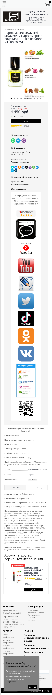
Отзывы (31, 617)
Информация (35, 606)
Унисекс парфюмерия (8, 646)
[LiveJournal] (15, 170)
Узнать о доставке (19, 159)
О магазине (33, 610)
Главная (28, 630)
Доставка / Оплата (36, 612)
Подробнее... (12, 681)
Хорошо (32, 687)
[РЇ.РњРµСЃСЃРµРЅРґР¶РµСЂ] (12, 167)
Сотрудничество (33, 652)
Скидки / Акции (34, 615)
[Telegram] (22, 167)
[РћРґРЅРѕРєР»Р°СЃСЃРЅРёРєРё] (19, 167)
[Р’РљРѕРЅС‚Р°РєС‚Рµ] (15, 167)
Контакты (8, 606)
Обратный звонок (18, 189)
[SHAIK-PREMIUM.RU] (12, 16)
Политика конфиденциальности (36, 646)
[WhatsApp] (33, 167)
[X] (26, 167)
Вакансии (29, 656)
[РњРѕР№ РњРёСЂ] (37, 167)
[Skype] (12, 170)
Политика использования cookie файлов (36, 637)
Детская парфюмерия (8, 652)
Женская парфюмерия (8, 641)
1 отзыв (25, 126)
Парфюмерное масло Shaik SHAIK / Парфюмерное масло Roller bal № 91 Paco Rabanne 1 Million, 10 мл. (33, 573)
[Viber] (30, 167)
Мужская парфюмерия (8, 635)
